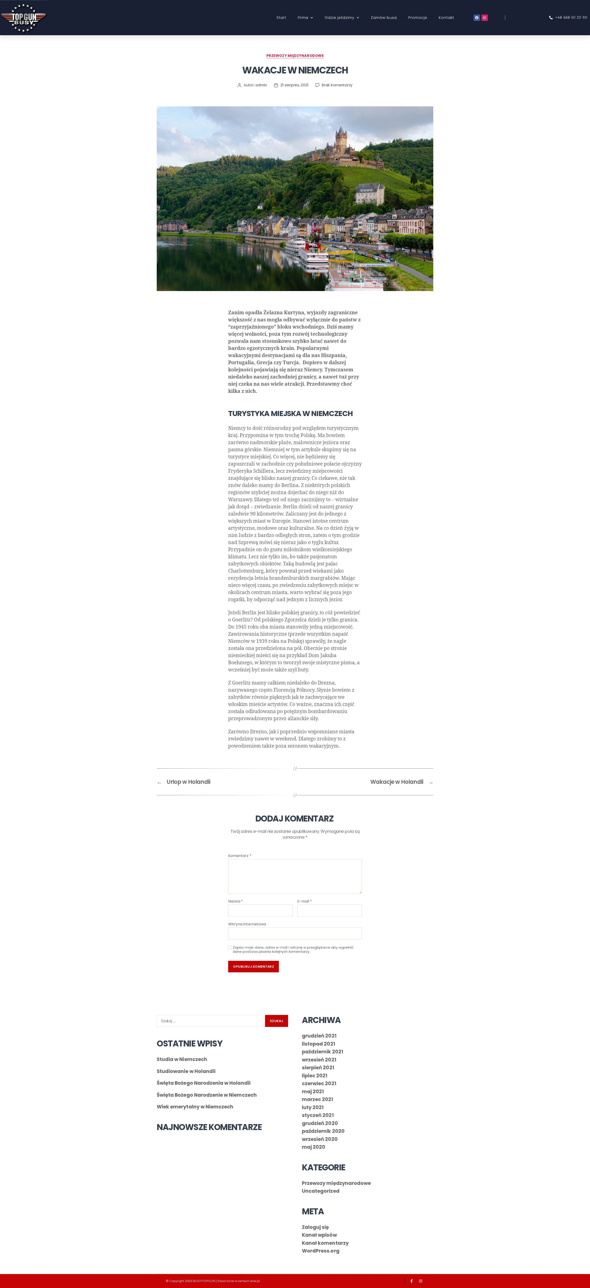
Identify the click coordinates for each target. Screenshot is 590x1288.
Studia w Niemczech (182, 1059)
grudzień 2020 (320, 1123)
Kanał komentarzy (325, 1243)
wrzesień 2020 (320, 1139)
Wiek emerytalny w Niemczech (195, 1106)
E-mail (304, 901)
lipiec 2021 (314, 1075)
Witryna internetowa (247, 923)
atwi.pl (255, 1281)
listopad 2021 (318, 1043)
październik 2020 (323, 1131)
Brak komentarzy (337, 85)
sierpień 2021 (318, 1067)
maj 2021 (313, 1091)
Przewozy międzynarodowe (295, 56)
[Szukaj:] (209, 1022)
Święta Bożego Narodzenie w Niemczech (207, 1095)
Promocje (417, 17)
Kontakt (446, 17)
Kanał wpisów (319, 1235)
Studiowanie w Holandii (186, 1071)
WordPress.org (320, 1250)
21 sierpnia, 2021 (294, 85)
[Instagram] (484, 18)
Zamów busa (384, 17)
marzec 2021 (317, 1099)
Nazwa (235, 901)
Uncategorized (320, 1191)
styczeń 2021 (318, 1115)
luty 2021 (313, 1107)
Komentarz (239, 856)
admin (261, 85)
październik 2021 (322, 1051)
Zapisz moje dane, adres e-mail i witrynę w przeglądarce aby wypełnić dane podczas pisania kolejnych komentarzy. (293, 949)
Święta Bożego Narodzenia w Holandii (204, 1083)
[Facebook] (477, 18)
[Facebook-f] (412, 1281)
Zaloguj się (315, 1227)
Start (281, 17)
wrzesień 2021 (319, 1059)
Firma (303, 17)
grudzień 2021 (319, 1035)
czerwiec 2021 (319, 1083)
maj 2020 (313, 1147)
